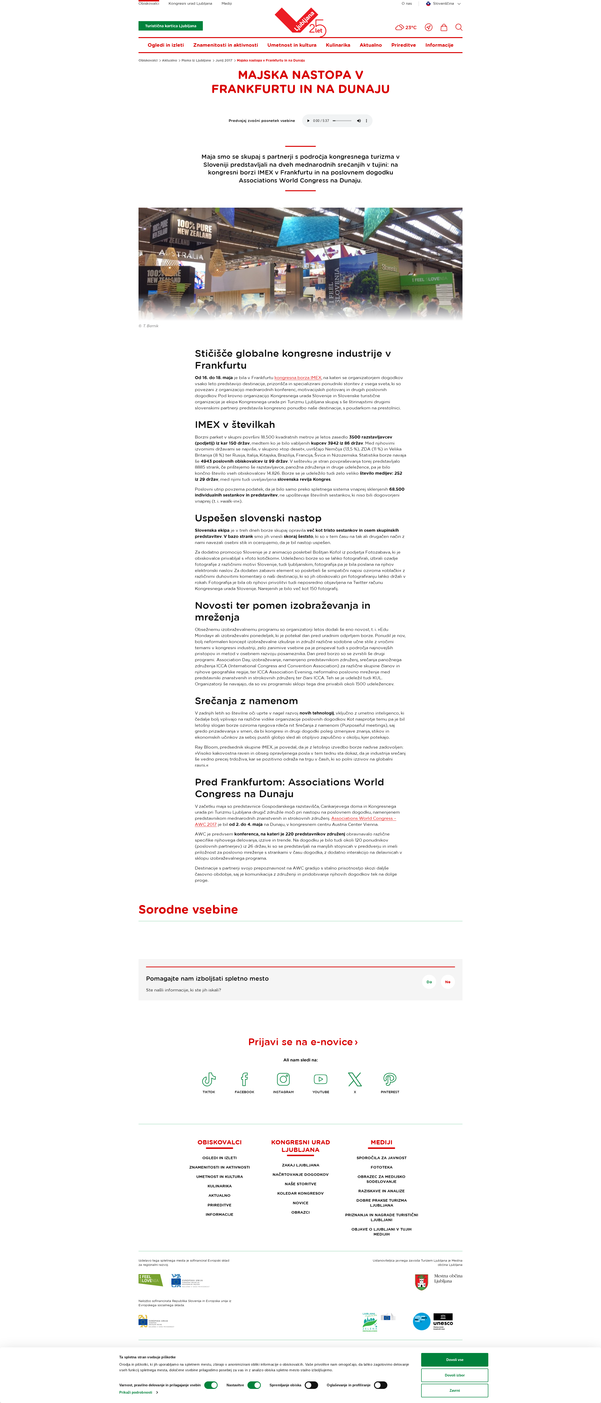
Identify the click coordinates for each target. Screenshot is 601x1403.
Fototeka (382, 1167)
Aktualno (371, 45)
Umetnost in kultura (291, 45)
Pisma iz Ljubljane (196, 60)
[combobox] (444, 4)
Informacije (439, 45)
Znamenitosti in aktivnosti (225, 45)
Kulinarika (338, 45)
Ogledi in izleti (166, 45)
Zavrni (455, 1390)
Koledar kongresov (300, 1193)
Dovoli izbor (455, 1375)
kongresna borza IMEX (297, 377)
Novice (300, 1203)
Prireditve (403, 45)
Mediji (227, 3)
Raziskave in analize (381, 1191)
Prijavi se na (300, 1041)
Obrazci (300, 1212)
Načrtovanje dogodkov (301, 1174)
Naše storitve (300, 1184)
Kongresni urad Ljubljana (190, 3)
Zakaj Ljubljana (300, 1165)
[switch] (254, 1385)
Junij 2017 (224, 60)
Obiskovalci (149, 3)
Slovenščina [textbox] (443, 3)
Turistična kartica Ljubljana (170, 26)
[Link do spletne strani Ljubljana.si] (438, 1282)
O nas (407, 3)
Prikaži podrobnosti (135, 1392)
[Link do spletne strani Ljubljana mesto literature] (433, 1321)
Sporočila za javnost (382, 1158)
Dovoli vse (454, 1360)
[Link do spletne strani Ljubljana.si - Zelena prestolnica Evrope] (379, 1322)
